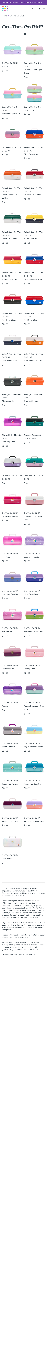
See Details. (38, 2)
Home (4, 16)
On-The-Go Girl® (17, 16)
